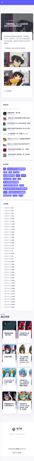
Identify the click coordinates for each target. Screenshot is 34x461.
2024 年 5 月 (7, 242)
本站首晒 (22, 185)
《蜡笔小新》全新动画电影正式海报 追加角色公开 (18, 118)
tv (10, 172)
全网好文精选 (7, 178)
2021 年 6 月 (7, 299)
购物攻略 (21, 195)
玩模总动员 (17, 192)
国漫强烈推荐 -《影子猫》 (14, 112)
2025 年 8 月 (7, 210)
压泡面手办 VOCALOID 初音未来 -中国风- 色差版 (24, 406)
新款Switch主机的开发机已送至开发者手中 (18, 144)
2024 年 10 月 (8, 229)
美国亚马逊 (15, 195)
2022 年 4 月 (7, 272)
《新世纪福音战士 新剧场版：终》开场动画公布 (18, 154)
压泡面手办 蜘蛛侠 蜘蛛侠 (24, 334)
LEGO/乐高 (16, 169)
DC (5, 91)
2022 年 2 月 (7, 277)
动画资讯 (6, 20)
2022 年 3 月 (7, 275)
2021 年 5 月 (7, 301)
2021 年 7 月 (7, 296)
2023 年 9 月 (7, 250)
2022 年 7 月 (7, 264)
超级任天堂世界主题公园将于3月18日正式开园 (18, 128)
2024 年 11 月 (8, 226)
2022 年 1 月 (7, 280)
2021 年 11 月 (8, 285)
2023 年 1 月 (7, 256)
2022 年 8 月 (7, 261)
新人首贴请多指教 (11, 185)
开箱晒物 (11, 182)
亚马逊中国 (18, 175)
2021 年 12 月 (8, 283)
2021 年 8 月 (7, 293)
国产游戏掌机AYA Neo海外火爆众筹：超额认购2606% (19, 123)
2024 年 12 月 (8, 224)
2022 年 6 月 (7, 267)
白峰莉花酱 (8, 357)
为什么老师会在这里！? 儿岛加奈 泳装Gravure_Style (24, 360)
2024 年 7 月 (7, 237)
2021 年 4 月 (7, 304)
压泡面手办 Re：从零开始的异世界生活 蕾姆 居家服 (24, 382)
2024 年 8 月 (7, 234)
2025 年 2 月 (7, 218)
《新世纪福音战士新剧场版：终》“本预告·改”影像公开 (18, 149)
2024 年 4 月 (7, 245)
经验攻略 (7, 195)
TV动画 (16, 172)
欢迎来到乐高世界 (15, 188)
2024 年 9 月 (7, 232)
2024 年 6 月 (7, 240)
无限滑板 (9, 91)
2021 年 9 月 (7, 291)
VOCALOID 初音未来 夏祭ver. (9, 382)
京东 (23, 175)
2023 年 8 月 (7, 253)
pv (5, 172)
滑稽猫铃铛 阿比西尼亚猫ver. (9, 404)
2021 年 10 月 (8, 288)
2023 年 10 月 (8, 248)
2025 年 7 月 (7, 213)
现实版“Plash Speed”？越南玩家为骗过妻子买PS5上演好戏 (19, 138)
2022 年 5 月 (7, 269)
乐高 (9, 175)
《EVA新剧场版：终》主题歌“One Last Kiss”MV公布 (17, 133)
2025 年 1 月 (7, 221)
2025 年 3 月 (7, 216)
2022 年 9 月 (7, 259)
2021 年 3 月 (7, 307)
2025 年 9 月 (7, 208)
